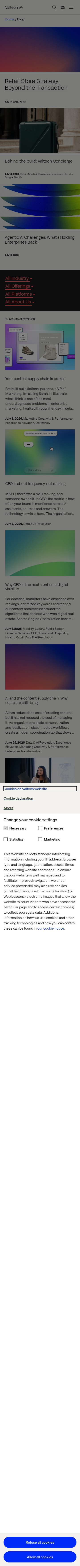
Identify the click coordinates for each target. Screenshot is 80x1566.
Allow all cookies (40, 1556)
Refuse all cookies (40, 1542)
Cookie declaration (18, 798)
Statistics (16, 839)
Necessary (17, 828)
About (8, 808)
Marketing (52, 839)
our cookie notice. (51, 928)
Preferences (54, 828)
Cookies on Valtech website (25, 789)
